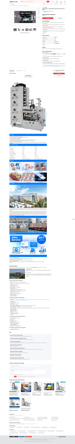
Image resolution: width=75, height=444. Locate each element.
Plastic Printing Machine (26, 427)
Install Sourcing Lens (28, 436)
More (10, 434)
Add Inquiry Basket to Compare (25, 32)
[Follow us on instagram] (61, 436)
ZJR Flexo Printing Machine (26, 417)
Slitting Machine (39, 299)
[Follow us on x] (60, 436)
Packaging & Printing (14, 5)
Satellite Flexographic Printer (45, 427)
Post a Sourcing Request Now (31, 376)
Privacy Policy (49, 441)
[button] (45, 1)
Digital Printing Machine (12, 417)
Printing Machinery (20, 5)
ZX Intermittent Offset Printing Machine (42, 417)
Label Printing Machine (45, 299)
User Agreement (41, 441)
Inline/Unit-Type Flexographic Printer (35, 427)
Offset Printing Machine (29, 299)
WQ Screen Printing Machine (55, 418)
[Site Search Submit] (48, 1)
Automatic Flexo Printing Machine (23, 432)
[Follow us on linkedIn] (65, 436)
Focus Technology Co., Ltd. (32, 441)
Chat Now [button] (60, 18)
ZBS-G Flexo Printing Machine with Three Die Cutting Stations (16, 418)
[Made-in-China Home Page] (13, 1)
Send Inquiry (48, 18)
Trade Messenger (21, 436)
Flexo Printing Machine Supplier (14, 432)
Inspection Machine (21, 300)
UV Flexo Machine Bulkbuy (41, 432)
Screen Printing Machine (16, 300)
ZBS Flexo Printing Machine (55, 417)
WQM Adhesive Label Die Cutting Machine (43, 418)
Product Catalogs (20, 415)
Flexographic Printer (25, 5)
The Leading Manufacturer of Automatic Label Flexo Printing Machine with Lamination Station (14, 393)
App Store (11, 436)
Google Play (16, 436)
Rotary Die (26, 300)
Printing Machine (17, 299)
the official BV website (27, 267)
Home (10, 5)
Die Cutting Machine (34, 299)
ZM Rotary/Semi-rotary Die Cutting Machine (28, 418)
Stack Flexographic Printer (53, 427)
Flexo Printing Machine (22, 299)
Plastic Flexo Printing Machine (32, 432)
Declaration (45, 441)
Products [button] (22, 1)
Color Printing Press (12, 427)
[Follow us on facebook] (59, 436)
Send (15, 376)
